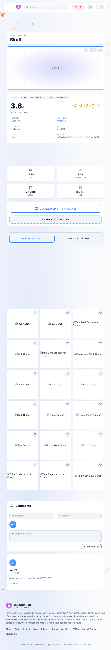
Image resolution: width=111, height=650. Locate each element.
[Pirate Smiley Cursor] (88, 414)
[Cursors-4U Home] (18, 7)
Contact (26, 629)
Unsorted (22, 35)
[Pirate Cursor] (55, 414)
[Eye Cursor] (22, 445)
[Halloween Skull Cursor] (88, 475)
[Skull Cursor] (22, 323)
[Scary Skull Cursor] (55, 445)
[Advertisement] (55, 23)
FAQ (17, 629)
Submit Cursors (89, 629)
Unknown (16, 121)
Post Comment (91, 547)
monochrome (37, 97)
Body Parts (62, 97)
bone (50, 97)
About (9, 629)
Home (12, 35)
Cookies (65, 629)
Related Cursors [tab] (32, 238)
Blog (35, 629)
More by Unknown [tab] (79, 238)
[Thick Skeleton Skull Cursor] (22, 475)
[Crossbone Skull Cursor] (88, 354)
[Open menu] (9, 7)
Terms (55, 629)
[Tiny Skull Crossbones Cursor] (88, 323)
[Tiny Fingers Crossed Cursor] (55, 475)
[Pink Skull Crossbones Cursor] (55, 354)
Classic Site (11, 634)
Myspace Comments (83, 644)
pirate (23, 97)
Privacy (44, 629)
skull (14, 97)
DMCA (76, 629)
